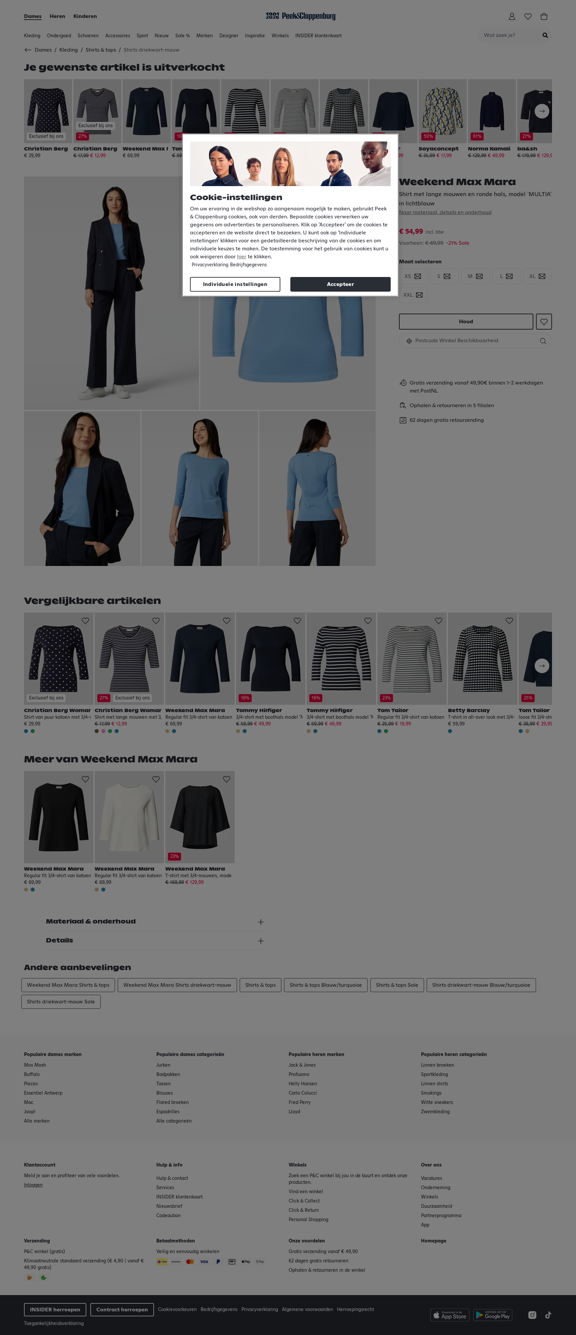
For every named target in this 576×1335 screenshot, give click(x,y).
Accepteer (340, 284)
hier (241, 256)
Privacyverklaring (210, 265)
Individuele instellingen (235, 284)
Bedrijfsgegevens (248, 265)
